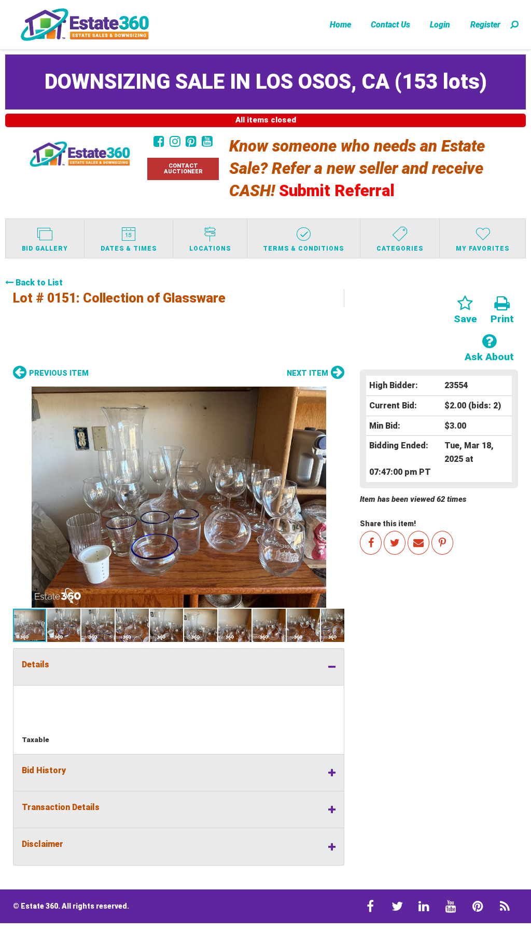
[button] (178, 497)
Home (340, 25)
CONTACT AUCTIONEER (183, 168)
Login (440, 25)
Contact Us (390, 25)
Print (502, 319)
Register (485, 25)
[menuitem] (340, 24)
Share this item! (388, 523)
